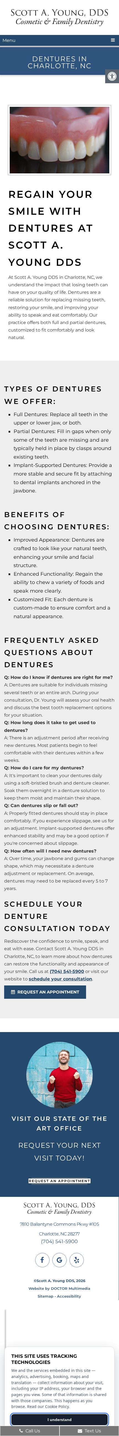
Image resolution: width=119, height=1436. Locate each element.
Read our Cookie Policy (48, 1406)
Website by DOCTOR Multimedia (59, 1288)
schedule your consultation (60, 979)
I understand (60, 1419)
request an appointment (47, 992)
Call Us (32, 1431)
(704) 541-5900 (67, 971)
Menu (8, 40)
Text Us (92, 1431)
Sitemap (45, 1296)
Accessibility (69, 1296)
